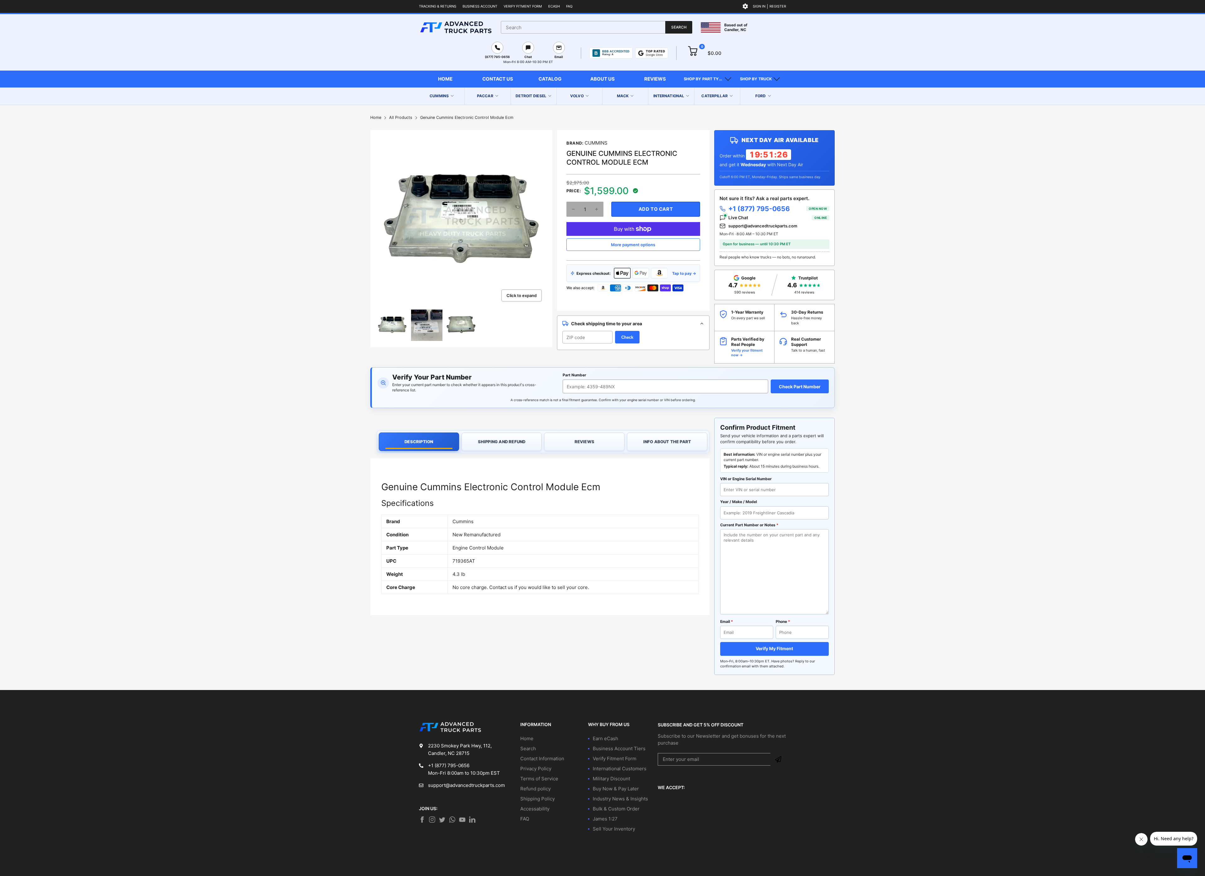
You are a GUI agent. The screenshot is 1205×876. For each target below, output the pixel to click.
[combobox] (596, 27)
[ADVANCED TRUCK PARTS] (456, 27)
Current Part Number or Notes (749, 525)
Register (777, 6)
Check (627, 337)
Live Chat (777, 217)
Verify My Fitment (774, 648)
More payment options (633, 244)
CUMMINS (596, 143)
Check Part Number (800, 386)
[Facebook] (422, 819)
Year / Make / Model (738, 501)
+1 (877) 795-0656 (777, 209)
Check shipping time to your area (606, 323)
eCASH (554, 6)
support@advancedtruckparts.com (762, 225)
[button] (707, 79)
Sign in (759, 6)
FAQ (569, 6)
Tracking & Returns (437, 6)
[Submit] (778, 759)
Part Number (574, 375)
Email (726, 621)
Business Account (480, 6)
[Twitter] (432, 819)
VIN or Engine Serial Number (746, 478)
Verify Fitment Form (523, 6)
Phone (783, 621)
